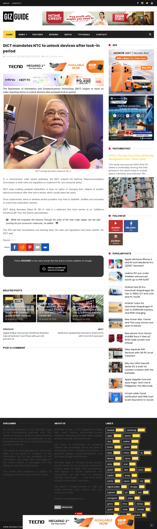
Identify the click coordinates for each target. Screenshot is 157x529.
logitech (111, 492)
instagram (112, 498)
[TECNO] (78, 521)
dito (126, 469)
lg (141, 452)
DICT (13, 240)
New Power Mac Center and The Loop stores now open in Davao (139, 322)
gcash (110, 469)
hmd (125, 503)
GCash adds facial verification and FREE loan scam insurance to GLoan (139, 396)
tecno (127, 458)
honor (43, 298)
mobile (9, 298)
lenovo (110, 458)
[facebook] (138, 3)
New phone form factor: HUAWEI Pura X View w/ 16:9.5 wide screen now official (138, 338)
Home (9, 34)
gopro (110, 509)
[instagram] (142, 3)
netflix (110, 481)
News (22, 34)
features (53, 56)
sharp (127, 475)
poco (140, 469)
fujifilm (110, 475)
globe (127, 447)
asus (109, 452)
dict (46, 56)
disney (140, 503)
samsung (131, 430)
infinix (126, 452)
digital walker (113, 486)
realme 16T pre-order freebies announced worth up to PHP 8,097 (137, 276)
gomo (110, 503)
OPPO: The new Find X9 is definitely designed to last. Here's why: (131, 157)
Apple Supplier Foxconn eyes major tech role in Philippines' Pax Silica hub (139, 382)
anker (130, 498)
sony (109, 464)
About (6, 3)
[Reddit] (22, 247)
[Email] (37, 247)
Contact (16, 3)
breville (140, 509)
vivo (109, 441)
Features (37, 34)
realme (126, 441)
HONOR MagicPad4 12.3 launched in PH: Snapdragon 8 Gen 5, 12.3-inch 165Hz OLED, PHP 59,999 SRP (53, 309)
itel (141, 481)
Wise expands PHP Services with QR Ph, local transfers (139, 352)
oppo (109, 435)
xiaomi (128, 435)
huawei (110, 430)
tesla (125, 509)
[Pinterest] (30, 247)
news (60, 56)
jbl (126, 492)
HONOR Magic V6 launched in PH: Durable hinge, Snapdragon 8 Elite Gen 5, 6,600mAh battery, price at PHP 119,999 (87, 309)
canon (127, 481)
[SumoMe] (45, 247)
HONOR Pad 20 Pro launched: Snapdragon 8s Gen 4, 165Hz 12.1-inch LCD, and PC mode (139, 292)
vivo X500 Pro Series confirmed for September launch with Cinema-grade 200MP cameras (19, 311)
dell (140, 492)
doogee (134, 486)
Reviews (53, 34)
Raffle (68, 34)
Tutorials (84, 34)
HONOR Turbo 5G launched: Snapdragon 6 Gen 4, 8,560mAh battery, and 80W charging (139, 308)
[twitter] (147, 3)
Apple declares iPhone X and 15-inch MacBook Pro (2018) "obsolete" (139, 262)
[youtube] (152, 3)
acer (126, 464)
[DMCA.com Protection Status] (63, 508)
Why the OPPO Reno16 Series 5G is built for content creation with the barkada (139, 368)
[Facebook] (14, 247)
